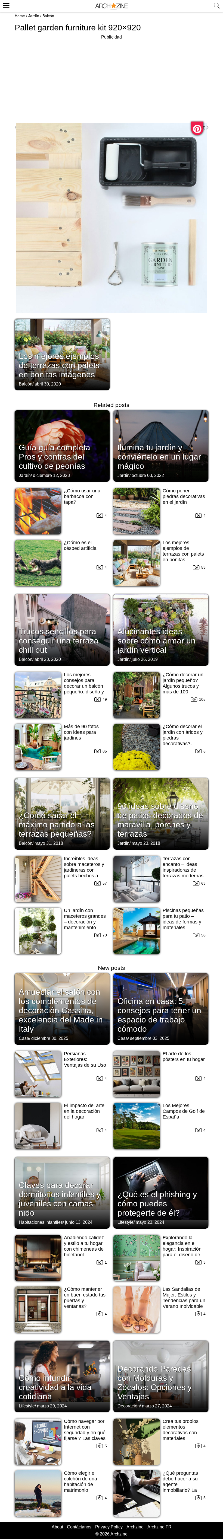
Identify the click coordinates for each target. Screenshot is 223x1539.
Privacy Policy (109, 1527)
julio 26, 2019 (145, 659)
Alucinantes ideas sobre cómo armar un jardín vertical (156, 640)
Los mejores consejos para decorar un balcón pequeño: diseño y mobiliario (84, 686)
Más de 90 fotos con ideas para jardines (81, 732)
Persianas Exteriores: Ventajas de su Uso (85, 1059)
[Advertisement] (111, 79)
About (57, 1527)
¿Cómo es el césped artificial (81, 545)
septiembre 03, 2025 (149, 1038)
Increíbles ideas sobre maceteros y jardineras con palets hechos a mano (84, 870)
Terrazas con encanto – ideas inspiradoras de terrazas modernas (183, 867)
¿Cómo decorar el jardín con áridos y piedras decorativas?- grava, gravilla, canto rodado (183, 741)
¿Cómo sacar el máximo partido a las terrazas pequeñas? (57, 824)
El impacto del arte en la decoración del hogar (84, 1111)
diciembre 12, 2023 (51, 475)
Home (20, 16)
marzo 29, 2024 (52, 1406)
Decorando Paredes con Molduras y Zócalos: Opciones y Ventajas (154, 1382)
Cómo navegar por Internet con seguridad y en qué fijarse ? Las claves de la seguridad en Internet (85, 1435)
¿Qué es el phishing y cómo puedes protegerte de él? (157, 1203)
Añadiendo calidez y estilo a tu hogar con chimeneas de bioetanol (84, 1246)
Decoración (128, 1406)
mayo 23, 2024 (150, 1222)
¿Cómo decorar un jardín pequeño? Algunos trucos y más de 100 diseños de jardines (184, 686)
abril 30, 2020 (48, 384)
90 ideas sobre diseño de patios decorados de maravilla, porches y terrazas (160, 820)
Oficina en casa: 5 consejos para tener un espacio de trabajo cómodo (159, 1015)
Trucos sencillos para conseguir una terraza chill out (58, 640)
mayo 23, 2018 (146, 843)
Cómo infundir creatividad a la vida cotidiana (55, 1387)
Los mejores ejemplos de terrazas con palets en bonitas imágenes (59, 365)
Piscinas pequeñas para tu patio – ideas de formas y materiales (183, 919)
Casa (24, 1038)
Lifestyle (125, 1222)
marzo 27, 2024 (157, 1406)
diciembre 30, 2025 (49, 1038)
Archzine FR (159, 1527)
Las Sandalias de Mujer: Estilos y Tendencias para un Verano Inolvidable (184, 1297)
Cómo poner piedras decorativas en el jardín (184, 496)
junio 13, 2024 (78, 1222)
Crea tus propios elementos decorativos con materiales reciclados (181, 1433)
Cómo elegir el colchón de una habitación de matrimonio (80, 1481)
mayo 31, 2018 (49, 843)
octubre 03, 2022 (148, 475)
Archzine (135, 1527)
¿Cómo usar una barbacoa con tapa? (82, 496)
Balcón (48, 16)
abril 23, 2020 (48, 659)
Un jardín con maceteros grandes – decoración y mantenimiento (85, 919)
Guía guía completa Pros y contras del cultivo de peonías (54, 456)
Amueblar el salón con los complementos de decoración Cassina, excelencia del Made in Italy (61, 1010)
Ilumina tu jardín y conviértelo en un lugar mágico (159, 456)
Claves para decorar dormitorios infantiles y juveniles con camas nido (60, 1199)
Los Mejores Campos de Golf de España (184, 1111)
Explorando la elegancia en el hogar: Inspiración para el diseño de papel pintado (182, 1249)
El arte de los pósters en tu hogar (184, 1056)
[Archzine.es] (111, 6)
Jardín (33, 16)
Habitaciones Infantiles (41, 1222)
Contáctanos (79, 1527)
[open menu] (5, 4)
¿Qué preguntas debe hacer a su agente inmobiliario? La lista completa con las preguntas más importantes (183, 1490)
